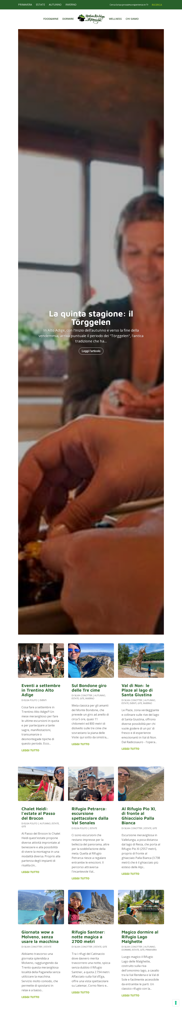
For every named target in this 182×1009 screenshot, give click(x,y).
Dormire (68, 18)
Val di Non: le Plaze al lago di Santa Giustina (137, 690)
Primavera (25, 4)
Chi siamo (132, 18)
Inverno (70, 4)
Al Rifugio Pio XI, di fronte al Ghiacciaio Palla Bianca (139, 815)
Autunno (55, 4)
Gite (24, 826)
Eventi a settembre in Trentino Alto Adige (41, 690)
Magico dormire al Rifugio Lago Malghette (140, 936)
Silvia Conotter (33, 946)
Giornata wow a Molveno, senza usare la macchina (40, 936)
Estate (40, 4)
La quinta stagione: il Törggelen (91, 318)
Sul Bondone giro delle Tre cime (89, 687)
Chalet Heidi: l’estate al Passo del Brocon (38, 813)
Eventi (43, 700)
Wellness (115, 18)
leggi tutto (30, 750)
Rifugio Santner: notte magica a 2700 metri (88, 936)
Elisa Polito (31, 700)
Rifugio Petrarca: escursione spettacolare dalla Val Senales (90, 815)
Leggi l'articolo (91, 351)
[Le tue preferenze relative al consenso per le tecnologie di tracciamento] (175, 1002)
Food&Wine (50, 18)
